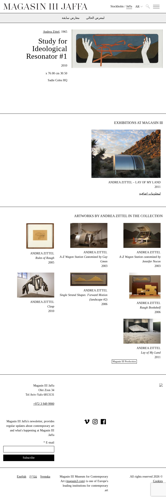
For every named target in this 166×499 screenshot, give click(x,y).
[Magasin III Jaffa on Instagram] (95, 423)
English (21, 476)
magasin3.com (75, 481)
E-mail (48, 442)
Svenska (45, 476)
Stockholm (117, 6)
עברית (33, 476)
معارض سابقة (71, 18)
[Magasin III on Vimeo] (86, 423)
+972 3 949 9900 (43, 403)
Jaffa (129, 6)
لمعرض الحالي (95, 18)
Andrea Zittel (51, 31)
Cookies (158, 481)
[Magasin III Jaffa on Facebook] (103, 423)
